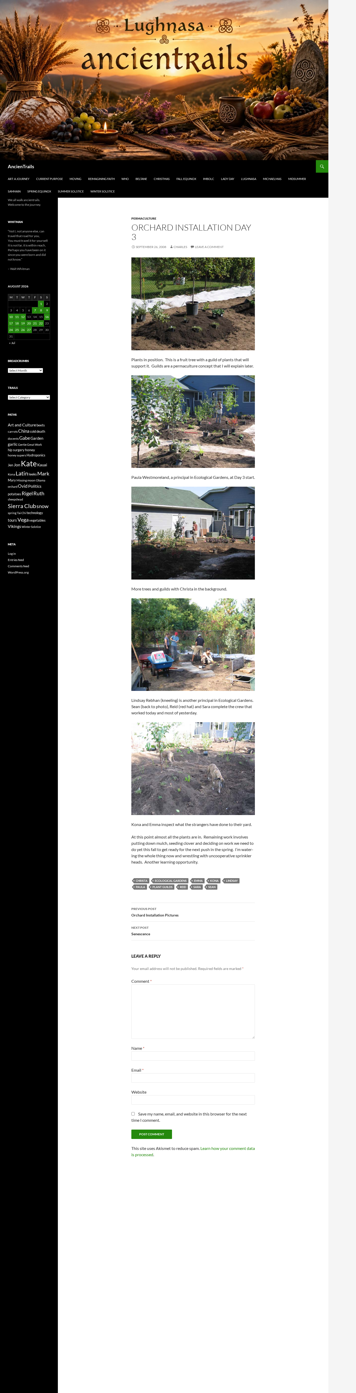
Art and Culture (22, 424)
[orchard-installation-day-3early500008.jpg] (193, 303)
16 (47, 317)
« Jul (12, 343)
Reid (183, 887)
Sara (197, 887)
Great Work (34, 444)
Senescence (140, 931)
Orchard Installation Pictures (155, 912)
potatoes (14, 494)
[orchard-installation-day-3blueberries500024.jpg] (193, 643)
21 (35, 323)
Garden (36, 438)
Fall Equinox (186, 178)
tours (12, 520)
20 (29, 323)
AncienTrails (21, 166)
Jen (10, 465)
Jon (17, 464)
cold (33, 431)
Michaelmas (272, 178)
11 (17, 317)
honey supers (17, 455)
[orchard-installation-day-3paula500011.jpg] (193, 420)
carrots (13, 431)
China (23, 431)
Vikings (14, 526)
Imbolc (208, 178)
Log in (12, 554)
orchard (12, 486)
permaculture (143, 218)
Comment (141, 981)
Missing (21, 480)
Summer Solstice (71, 191)
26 (23, 330)
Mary (12, 480)
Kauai (42, 464)
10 (11, 317)
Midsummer (297, 178)
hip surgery (16, 450)
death (40, 431)
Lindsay (232, 880)
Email (137, 1070)
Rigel (27, 493)
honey (30, 450)
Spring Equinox (39, 191)
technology (35, 513)
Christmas (162, 178)
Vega (23, 519)
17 (11, 323)
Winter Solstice (102, 191)
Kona (214, 880)
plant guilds (162, 887)
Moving (75, 178)
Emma (198, 880)
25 (17, 330)
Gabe (24, 438)
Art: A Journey (18, 178)
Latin (22, 473)
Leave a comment (209, 247)
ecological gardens (171, 880)
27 (29, 330)
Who (125, 178)
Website (138, 1091)
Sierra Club (22, 505)
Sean (212, 887)
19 (23, 323)
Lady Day (227, 178)
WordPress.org (18, 572)
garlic (12, 444)
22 (41, 323)
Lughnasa (248, 178)
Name (137, 1048)
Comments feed (18, 566)
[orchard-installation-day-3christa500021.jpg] (193, 532)
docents (13, 439)
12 (23, 317)
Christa (142, 880)
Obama (40, 480)
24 (11, 330)
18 (17, 323)
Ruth (38, 493)
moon (31, 480)
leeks (33, 474)
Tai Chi (21, 513)
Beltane (141, 178)
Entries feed (16, 560)
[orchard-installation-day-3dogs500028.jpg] (193, 767)
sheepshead (15, 499)
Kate (29, 463)
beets (40, 425)
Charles (180, 247)
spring (12, 513)
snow (42, 506)
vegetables (37, 520)
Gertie (22, 445)
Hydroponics (36, 455)
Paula (140, 887)
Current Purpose (49, 178)
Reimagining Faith (101, 178)
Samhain (14, 191)
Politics (34, 486)
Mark (43, 473)
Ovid (23, 486)
